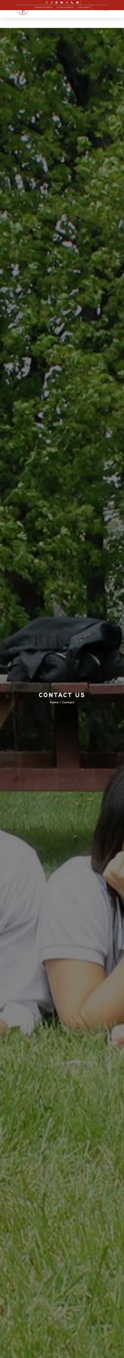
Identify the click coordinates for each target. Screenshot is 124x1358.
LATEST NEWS (83, 7)
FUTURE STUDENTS (65, 7)
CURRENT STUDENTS (43, 7)
